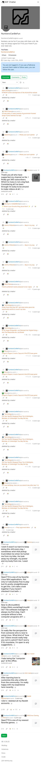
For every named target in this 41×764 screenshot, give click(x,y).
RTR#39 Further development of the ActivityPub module (19, 92)
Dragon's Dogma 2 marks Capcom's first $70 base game (19, 353)
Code (3, 757)
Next (4, 736)
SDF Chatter (10, 2)
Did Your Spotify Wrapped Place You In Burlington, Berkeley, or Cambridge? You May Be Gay (17, 417)
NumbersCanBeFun (8, 52)
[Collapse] (3, 87)
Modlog (4, 745)
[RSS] (23, 82)
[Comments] (36, 550)
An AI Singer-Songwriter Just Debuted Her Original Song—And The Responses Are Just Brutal (20, 331)
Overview (5, 77)
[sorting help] (20, 82)
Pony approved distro (23, 527)
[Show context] (3, 94)
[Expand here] (36, 178)
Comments (15, 77)
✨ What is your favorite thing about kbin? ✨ (16, 206)
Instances (5, 749)
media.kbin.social (6, 191)
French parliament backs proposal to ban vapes (17, 287)
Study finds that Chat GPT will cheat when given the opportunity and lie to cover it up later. (18, 308)
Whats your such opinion (27, 135)
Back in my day (30, 225)
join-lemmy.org (7, 761)
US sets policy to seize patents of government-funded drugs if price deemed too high (19, 114)
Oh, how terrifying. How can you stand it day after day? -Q (20, 485)
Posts (24, 77)
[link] (6, 94)
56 (4, 709)
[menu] (38, 2)
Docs (3, 753)
